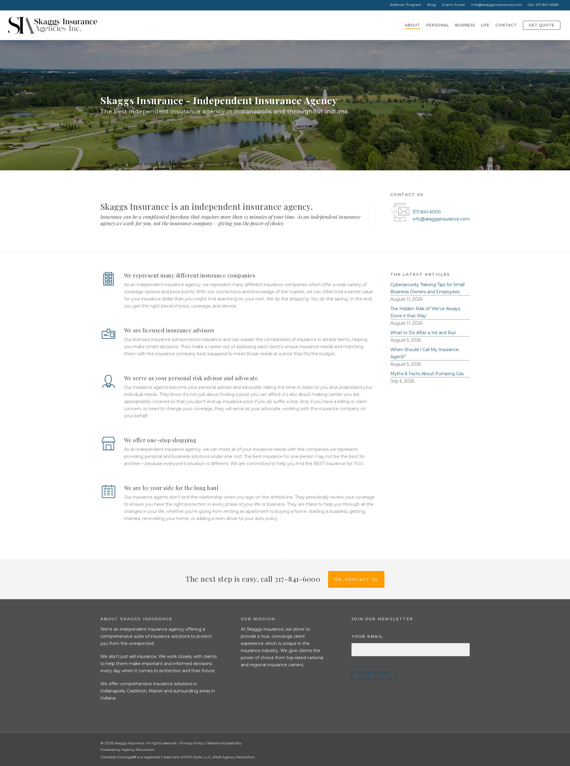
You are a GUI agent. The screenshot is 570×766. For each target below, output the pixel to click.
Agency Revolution (138, 749)
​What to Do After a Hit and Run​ (423, 332)
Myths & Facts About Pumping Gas (427, 373)
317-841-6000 (427, 212)
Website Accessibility (224, 743)
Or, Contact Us (356, 579)
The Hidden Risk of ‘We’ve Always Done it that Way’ (425, 312)
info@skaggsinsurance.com (496, 5)
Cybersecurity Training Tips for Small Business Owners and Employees (427, 288)
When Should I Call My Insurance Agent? (424, 353)
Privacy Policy (192, 743)
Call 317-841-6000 (543, 5)
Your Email (369, 636)
